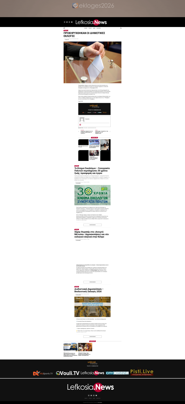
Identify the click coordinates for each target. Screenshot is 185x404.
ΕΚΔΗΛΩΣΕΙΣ (99, 28)
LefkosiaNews (78, 183)
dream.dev (67, 39)
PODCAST (90, 28)
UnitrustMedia (100, 402)
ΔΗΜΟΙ (94, 28)
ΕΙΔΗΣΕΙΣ (85, 28)
